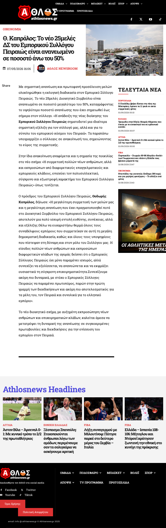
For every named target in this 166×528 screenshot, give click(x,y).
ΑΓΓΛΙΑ (121, 137)
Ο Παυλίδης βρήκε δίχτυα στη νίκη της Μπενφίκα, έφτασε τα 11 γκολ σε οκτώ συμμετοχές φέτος (137, 106)
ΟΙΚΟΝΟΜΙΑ (12, 29)
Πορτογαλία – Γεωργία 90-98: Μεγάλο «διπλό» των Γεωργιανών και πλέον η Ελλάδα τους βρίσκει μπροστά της (140, 158)
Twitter (31, 490)
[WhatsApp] (6, 114)
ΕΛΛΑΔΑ (122, 119)
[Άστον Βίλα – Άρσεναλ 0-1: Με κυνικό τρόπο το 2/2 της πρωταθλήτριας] (22, 408)
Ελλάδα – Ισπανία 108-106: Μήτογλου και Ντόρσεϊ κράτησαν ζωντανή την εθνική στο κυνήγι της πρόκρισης (143, 438)
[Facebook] (131, 19)
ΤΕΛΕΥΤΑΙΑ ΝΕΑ (139, 89)
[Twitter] (141, 19)
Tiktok (28, 495)
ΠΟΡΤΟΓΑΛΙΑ (124, 101)
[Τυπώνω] (6, 152)
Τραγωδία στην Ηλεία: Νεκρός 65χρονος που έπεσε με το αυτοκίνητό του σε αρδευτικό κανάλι (139, 124)
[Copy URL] (6, 143)
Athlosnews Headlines (44, 389)
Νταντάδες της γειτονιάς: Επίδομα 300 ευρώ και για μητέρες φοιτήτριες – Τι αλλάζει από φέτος (140, 176)
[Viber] (6, 124)
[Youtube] (150, 19)
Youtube (10, 495)
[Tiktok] (160, 19)
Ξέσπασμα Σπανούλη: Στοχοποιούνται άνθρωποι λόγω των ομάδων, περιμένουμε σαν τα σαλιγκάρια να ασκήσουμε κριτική (61, 440)
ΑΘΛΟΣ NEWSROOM (62, 68)
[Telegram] (6, 133)
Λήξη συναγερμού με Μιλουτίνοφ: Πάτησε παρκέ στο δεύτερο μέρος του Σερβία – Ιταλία (100, 438)
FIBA (120, 152)
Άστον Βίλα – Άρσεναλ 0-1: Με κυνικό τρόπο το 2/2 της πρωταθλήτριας (140, 141)
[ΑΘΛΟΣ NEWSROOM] (41, 68)
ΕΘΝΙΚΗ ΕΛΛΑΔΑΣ (55, 425)
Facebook (11, 490)
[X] (6, 105)
